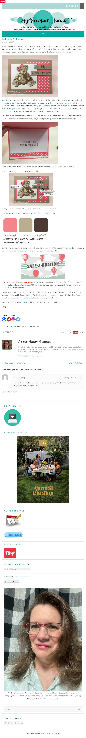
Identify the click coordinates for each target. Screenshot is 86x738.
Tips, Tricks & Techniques (30, 326)
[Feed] (5, 723)
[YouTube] (78, 6)
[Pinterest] (72, 6)
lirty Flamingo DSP (64, 106)
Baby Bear (5, 100)
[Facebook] (66, 6)
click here (72, 248)
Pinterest (13, 302)
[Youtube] (21, 723)
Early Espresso (29, 103)
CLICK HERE (21, 696)
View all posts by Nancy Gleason (30, 356)
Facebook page (38, 295)
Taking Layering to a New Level (13, 363)
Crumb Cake (16, 103)
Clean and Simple (15, 326)
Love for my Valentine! (75, 363)
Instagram (23, 302)
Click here (21, 288)
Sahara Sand (6, 103)
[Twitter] (69, 6)
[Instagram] (75, 6)
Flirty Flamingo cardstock (12, 108)
